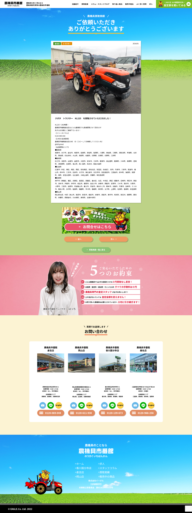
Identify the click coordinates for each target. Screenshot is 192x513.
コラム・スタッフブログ (100, 4)
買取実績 (85, 4)
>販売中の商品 (106, 476)
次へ (112, 239)
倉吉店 (57, 43)
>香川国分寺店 (83, 468)
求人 (151, 4)
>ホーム (79, 463)
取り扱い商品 (117, 4)
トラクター (67, 43)
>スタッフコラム (107, 468)
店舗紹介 (75, 4)
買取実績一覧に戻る (97, 249)
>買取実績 (104, 472)
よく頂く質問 (141, 4)
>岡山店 (79, 476)
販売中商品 (129, 4)
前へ (79, 239)
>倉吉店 (79, 472)
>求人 (101, 463)
